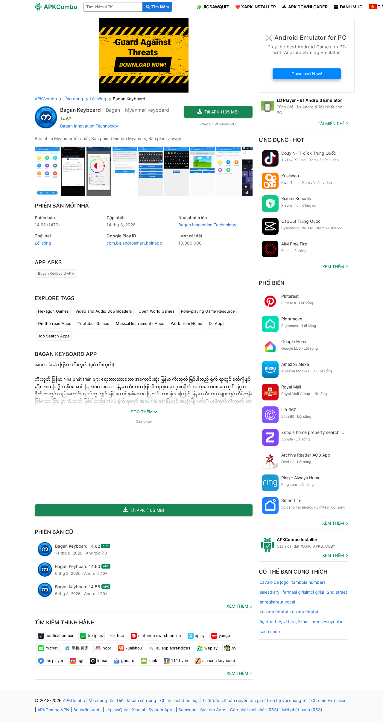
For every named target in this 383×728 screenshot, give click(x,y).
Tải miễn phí (331, 123)
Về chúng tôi (101, 700)
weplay (211, 648)
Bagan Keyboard (80, 110)
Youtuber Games (93, 323)
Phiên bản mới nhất (63, 205)
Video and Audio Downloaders (103, 311)
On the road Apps (54, 323)
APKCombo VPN (53, 709)
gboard (127, 660)
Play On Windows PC (218, 124)
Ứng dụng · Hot (281, 140)
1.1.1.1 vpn (179, 660)
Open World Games (156, 311)
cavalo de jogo (274, 582)
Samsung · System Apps (202, 709)
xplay (200, 635)
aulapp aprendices (173, 648)
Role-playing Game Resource (208, 311)
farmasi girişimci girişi (303, 592)
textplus (95, 635)
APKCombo (46, 98)
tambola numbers (308, 582)
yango (224, 635)
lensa (102, 660)
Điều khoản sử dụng (136, 700)
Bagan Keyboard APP (66, 354)
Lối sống (43, 242)
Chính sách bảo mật (179, 700)
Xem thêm (237, 606)
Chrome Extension (328, 700)
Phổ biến (271, 283)
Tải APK (221, 111)
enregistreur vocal (277, 601)
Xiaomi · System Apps (153, 709)
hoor (107, 648)
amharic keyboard (218, 660)
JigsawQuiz (116, 709)
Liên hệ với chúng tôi (287, 700)
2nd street (337, 592)
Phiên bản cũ (54, 532)
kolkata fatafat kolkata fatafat (289, 611)
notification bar (59, 635)
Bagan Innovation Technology (89, 125)
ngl (80, 660)
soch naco (270, 631)
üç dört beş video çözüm (284, 621)
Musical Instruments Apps (140, 323)
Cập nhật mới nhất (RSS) (254, 709)
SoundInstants (87, 709)
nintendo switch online (159, 635)
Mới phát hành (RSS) (302, 709)
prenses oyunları (327, 621)
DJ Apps (216, 323)
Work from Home (186, 323)
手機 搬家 (80, 648)
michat (51, 648)
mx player (54, 660)
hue (120, 635)
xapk (152, 660)
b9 (234, 648)
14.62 (47, 224)
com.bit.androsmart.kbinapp (134, 242)
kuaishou (133, 648)
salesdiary (269, 592)
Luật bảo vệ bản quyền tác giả (233, 700)
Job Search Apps (54, 336)
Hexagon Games (53, 311)
